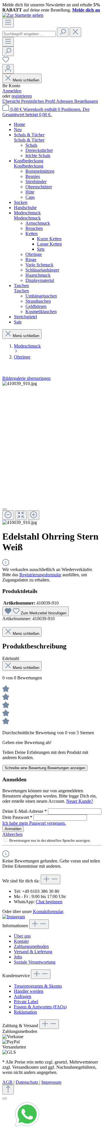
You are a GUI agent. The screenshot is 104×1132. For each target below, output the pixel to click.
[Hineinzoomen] (33, 515)
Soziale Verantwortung (34, 962)
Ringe (30, 259)
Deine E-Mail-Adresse (24, 811)
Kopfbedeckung (28, 165)
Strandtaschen (38, 301)
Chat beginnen (49, 901)
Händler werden (28, 991)
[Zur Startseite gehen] (22, 15)
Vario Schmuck (39, 264)
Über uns (22, 936)
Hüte (29, 191)
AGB (8, 1082)
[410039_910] (19, 383)
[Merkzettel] (5, 61)
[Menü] (8, 22)
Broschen (34, 228)
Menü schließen (26, 80)
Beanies (32, 176)
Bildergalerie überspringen (26, 378)
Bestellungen (86, 101)
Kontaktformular (48, 911)
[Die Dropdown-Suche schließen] (75, 32)
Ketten (31, 233)
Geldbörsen (36, 306)
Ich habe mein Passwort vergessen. (34, 823)
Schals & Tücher (29, 139)
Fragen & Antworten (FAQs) (40, 1006)
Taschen (21, 290)
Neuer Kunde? (79, 801)
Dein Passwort (17, 817)
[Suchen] (62, 32)
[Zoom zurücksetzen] (21, 515)
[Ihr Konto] (8, 69)
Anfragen (22, 996)
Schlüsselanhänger (42, 269)
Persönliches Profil (38, 101)
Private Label (26, 1001)
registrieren (22, 96)
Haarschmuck (38, 275)
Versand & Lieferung (33, 951)
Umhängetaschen (41, 295)
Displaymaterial (39, 280)
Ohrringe (33, 254)
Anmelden (11, 90)
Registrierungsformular (40, 574)
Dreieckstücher (39, 150)
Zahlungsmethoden (31, 946)
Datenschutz (27, 1082)
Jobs (18, 956)
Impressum (51, 1082)
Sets (40, 249)
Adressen (65, 101)
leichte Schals (37, 155)
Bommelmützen (39, 171)
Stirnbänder (36, 181)
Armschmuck (37, 223)
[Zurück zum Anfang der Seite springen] (8, 1089)
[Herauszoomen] (8, 515)
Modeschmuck (27, 217)
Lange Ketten (49, 243)
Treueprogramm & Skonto (38, 986)
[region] (52, 453)
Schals (31, 145)
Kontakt (21, 941)
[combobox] (29, 34)
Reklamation (25, 1012)
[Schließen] (4, 509)
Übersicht (11, 101)
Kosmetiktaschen (41, 311)
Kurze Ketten (49, 238)
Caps (30, 197)
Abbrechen (12, 834)
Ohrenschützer (38, 186)
